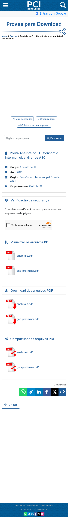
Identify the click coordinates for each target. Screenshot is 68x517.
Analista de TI (28, 167)
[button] (5, 5)
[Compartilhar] (62, 392)
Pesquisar (55, 138)
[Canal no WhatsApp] (25, 514)
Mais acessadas (23, 119)
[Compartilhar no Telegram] (31, 392)
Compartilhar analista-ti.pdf (34, 352)
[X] (39, 514)
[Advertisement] (34, 77)
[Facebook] (35, 514)
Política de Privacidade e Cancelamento (34, 505)
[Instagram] (42, 514)
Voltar (12, 405)
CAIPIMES (35, 186)
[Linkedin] (32, 514)
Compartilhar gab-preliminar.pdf (34, 367)
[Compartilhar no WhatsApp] (23, 392)
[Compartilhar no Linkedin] (39, 392)
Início (4, 36)
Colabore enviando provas (35, 125)
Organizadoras (47, 119)
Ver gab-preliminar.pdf (34, 270)
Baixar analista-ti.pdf (34, 304)
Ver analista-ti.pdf (34, 255)
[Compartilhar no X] (55, 392)
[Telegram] (29, 514)
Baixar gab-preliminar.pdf (34, 319)
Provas (13, 36)
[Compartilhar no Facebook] (47, 392)
